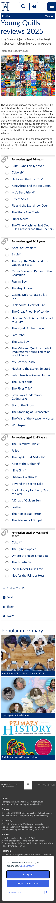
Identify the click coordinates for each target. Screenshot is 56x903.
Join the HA (6, 804)
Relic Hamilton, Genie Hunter (31, 375)
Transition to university (33, 841)
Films (3, 846)
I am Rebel (18, 335)
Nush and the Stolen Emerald (31, 368)
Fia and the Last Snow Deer (30, 205)
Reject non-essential (28, 883)
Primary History (40, 816)
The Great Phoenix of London (31, 311)
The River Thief (22, 388)
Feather (17, 507)
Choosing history (9, 843)
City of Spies (20, 199)
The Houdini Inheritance (28, 328)
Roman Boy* (20, 281)
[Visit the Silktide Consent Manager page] (45, 892)
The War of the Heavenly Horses (33, 418)
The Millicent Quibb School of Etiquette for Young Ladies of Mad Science (31, 352)
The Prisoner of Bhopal (27, 520)
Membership (35, 804)
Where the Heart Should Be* (31, 555)
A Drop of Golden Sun (26, 500)
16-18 (31, 838)
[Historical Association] (5, 7)
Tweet (10, 616)
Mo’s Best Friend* (23, 192)
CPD (15, 813)
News (16, 802)
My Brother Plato (23, 362)
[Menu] (51, 6)
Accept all (28, 874)
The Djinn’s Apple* (24, 549)
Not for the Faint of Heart (29, 575)
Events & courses (16, 846)
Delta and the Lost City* (27, 179)
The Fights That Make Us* (29, 457)
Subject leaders (45, 813)
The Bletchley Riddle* (26, 444)
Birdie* (16, 254)
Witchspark (19, 425)
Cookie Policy (26, 865)
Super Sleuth (20, 218)
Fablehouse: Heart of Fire (28, 305)
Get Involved (37, 802)
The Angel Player (23, 288)
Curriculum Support (10, 824)
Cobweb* (18, 172)
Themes (47, 855)
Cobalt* (17, 542)
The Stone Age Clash (25, 212)
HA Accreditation (9, 816)
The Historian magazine (12, 855)
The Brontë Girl (22, 562)
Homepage (6, 802)
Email (9, 597)
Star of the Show (23, 405)
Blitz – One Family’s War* (28, 165)
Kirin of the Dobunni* (26, 463)
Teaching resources (35, 829)
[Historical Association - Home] (9, 787)
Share (10, 606)
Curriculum (6, 813)
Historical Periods (33, 855)
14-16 (23, 838)
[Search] (23, 6)
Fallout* (17, 450)
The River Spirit (22, 381)
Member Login (21, 804)
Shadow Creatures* (24, 477)
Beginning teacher (27, 813)
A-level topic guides (10, 841)
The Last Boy (20, 341)
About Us (25, 802)
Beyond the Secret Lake (27, 483)
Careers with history (28, 843)
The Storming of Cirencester (30, 412)
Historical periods (9, 838)
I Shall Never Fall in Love (28, 569)
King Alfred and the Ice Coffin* (32, 185)
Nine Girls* (19, 470)
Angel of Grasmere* (24, 247)
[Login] (33, 6)
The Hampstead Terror (26, 513)
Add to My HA (15, 588)
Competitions (25, 816)
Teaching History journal (12, 829)
